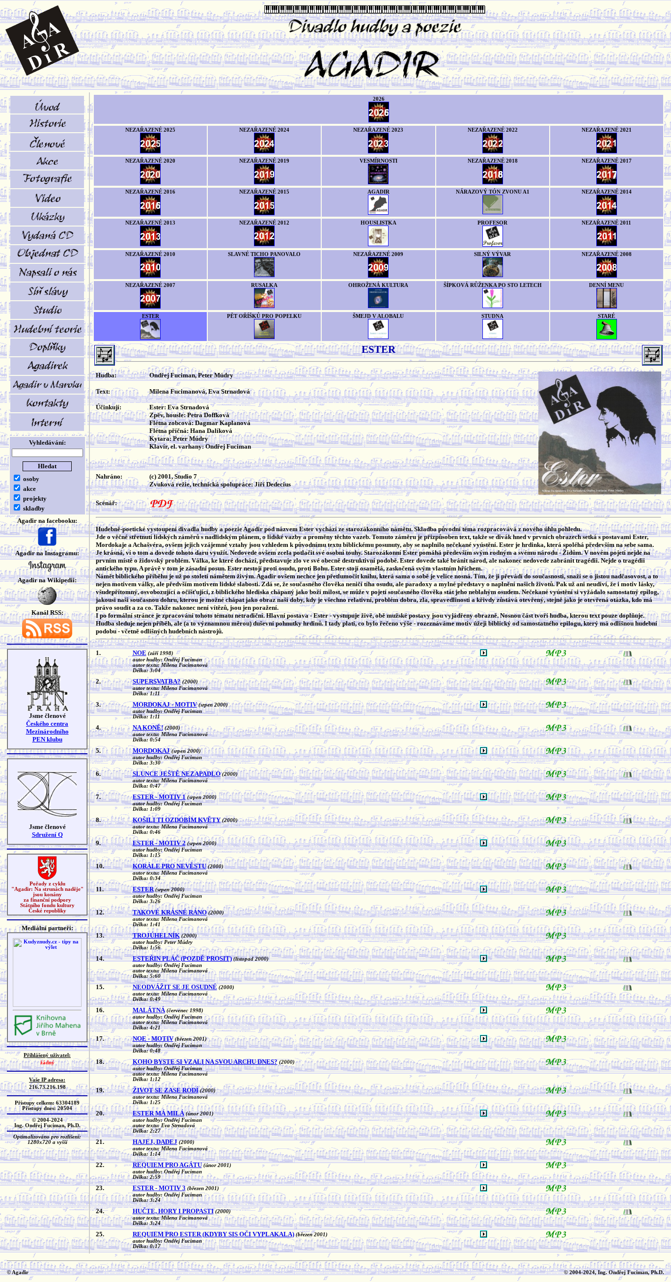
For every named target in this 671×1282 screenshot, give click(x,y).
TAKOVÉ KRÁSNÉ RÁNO (170, 912)
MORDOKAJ (151, 750)
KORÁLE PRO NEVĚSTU (169, 866)
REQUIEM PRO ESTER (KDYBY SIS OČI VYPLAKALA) (213, 1234)
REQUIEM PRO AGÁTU (167, 1164)
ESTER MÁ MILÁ (158, 1113)
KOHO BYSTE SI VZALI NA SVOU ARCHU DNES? (205, 1061)
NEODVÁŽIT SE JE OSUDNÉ (175, 987)
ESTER (143, 889)
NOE (139, 652)
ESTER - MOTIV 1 (159, 796)
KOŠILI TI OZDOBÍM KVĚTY (177, 820)
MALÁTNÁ (149, 1010)
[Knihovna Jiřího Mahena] (47, 1034)
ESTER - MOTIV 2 (159, 843)
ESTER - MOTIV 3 (159, 1188)
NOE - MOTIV (153, 1038)
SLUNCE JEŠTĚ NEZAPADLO (177, 773)
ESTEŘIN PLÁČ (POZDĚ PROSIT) (182, 958)
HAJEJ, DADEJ (155, 1141)
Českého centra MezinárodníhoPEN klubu (47, 731)
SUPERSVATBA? (157, 681)
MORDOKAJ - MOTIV (165, 704)
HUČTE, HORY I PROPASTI (173, 1211)
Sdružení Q (47, 834)
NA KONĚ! (148, 727)
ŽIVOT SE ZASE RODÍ (165, 1090)
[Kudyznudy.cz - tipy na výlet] (47, 1005)
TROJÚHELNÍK (156, 935)
